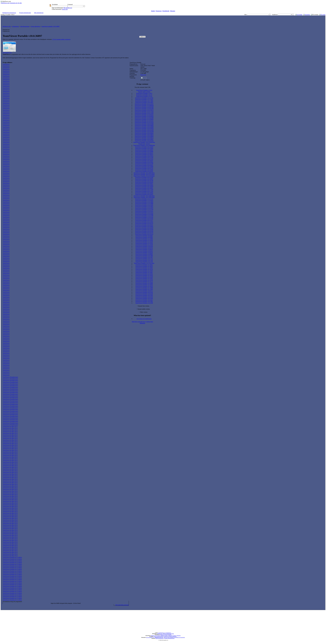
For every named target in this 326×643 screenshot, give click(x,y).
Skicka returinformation (160, 638)
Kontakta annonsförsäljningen (169, 638)
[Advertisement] (163, 20)
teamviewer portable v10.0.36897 (51, 26)
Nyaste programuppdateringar (159, 636)
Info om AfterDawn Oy (150, 637)
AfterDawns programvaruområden (165, 634)
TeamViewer (6, 64)
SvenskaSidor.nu (168, 632)
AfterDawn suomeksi (164, 635)
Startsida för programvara (9, 12)
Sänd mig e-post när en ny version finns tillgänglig (142, 322)
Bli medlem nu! (68, 8)
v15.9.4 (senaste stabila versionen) (61, 39)
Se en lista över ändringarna (144, 318)
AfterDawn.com (5, 3)
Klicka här (64, 9)
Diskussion (172, 11)
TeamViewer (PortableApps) (10, 377)
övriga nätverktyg (35, 26)
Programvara (159, 11)
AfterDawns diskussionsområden (168, 633)
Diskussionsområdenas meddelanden (170, 636)
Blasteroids (178, 635)
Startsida (153, 11)
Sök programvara (38, 12)
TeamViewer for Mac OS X (10, 426)
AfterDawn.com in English (155, 635)
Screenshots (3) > (7, 52)
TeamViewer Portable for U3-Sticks (12, 557)
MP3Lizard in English (172, 635)
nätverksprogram (24, 26)
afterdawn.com (7, 26)
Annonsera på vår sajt (159, 637)
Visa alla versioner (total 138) (142, 87)
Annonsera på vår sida (16, 3)
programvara (15, 26)
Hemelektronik (165, 11)
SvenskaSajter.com (161, 632)
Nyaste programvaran (25, 12)
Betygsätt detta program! (122, 605)
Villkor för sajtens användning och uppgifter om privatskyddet (174, 637)
